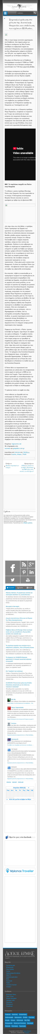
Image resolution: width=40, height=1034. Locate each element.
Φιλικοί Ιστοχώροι (11, 998)
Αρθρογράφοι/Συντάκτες (13, 973)
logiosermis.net (16, 444)
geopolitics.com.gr (18, 448)
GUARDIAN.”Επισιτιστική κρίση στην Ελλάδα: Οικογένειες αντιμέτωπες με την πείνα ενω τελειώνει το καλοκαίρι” (19, 685)
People (9, 782)
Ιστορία (7, 1020)
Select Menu (5, 13)
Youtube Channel (11, 985)
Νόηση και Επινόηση (20, 1023)
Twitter (8, 983)
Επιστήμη (31, 1017)
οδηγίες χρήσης (27, 523)
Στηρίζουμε (9, 1006)
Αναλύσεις (15, 1014)
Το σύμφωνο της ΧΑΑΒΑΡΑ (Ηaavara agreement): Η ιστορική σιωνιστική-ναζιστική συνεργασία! (18, 659)
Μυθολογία (20, 1020)
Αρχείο (30, 587)
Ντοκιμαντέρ (8, 1023)
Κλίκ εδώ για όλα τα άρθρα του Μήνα (20, 799)
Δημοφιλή (11, 587)
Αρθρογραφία (9, 1017)
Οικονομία (30, 1023)
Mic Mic (13, 699)
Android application (12, 977)
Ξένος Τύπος (10, 996)
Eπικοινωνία (9, 967)
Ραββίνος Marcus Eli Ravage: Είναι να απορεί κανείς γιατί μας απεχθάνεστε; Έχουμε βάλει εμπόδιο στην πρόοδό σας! (19, 632)
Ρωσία (24, 454)
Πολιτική (7, 1026)
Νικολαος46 (14, 739)
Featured (7, 1014)
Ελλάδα (25, 1017)
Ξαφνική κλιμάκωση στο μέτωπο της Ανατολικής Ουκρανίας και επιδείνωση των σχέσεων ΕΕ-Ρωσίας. (21, 24)
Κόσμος (19, 454)
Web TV (8, 975)
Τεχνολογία (22, 1026)
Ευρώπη (14, 454)
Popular (20, 782)
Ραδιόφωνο (9, 1004)
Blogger (27, 1032)
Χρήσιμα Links (10, 1000)
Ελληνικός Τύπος (11, 994)
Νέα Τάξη (27, 1020)
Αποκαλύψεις (23, 1014)
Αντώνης (13, 723)
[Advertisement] (22, 818)
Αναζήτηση (35, 13)
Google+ (8, 987)
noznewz (7, 448)
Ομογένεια (9, 1002)
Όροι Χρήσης (10, 969)
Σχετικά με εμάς (10, 965)
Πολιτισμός (15, 1026)
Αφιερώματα (18, 1017)
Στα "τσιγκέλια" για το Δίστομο (14, 671)
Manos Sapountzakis (17, 707)
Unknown (17, 452)
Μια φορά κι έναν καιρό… (13, 606)
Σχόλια (21, 587)
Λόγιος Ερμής (27, 1031)
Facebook (9, 981)
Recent (14, 782)
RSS (7, 979)
